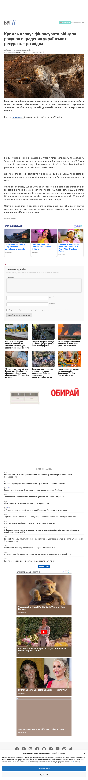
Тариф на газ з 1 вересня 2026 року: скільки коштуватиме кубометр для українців (40, 517)
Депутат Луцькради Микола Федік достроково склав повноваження (34, 483)
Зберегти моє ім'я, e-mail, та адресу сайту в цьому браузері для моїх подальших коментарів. (39, 310)
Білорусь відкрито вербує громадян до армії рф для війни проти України (43, 344)
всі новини (44, 566)
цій (73, 762)
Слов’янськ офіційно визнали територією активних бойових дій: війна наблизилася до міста (17, 345)
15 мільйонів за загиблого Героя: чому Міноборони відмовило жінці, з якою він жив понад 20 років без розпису (17, 373)
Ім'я (51, 297)
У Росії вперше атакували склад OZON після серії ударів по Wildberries (69, 344)
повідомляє (18, 117)
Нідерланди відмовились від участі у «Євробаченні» (27, 503)
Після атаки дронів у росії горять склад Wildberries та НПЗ (29, 548)
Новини (18, 52)
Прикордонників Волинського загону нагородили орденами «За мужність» (37, 554)
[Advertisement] (46, 8)
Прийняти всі (44, 768)
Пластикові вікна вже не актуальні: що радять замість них (30, 561)
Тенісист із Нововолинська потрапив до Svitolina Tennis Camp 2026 (34, 497)
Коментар (11, 277)
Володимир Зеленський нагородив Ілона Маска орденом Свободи (33, 490)
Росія (28, 52)
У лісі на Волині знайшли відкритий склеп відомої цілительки (31, 523)
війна (24, 52)
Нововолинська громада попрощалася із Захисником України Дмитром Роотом (68, 372)
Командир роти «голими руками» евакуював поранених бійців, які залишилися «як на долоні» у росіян (42, 373)
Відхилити (44, 774)
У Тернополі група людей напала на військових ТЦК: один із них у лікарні (36, 510)
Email (52, 304)
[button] (84, 753)
